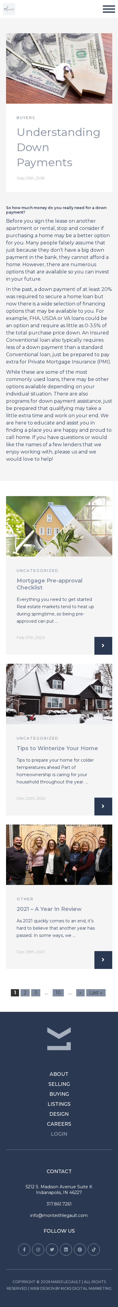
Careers (59, 1124)
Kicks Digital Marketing (86, 1288)
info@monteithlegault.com (59, 1215)
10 (58, 993)
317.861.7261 (59, 1204)
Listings (59, 1104)
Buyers (26, 117)
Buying (59, 1094)
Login (59, 1134)
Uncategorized (38, 570)
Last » (96, 993)
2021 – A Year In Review (49, 909)
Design (59, 1114)
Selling (59, 1084)
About (59, 1074)
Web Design (42, 1288)
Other (25, 899)
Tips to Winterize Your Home (57, 748)
